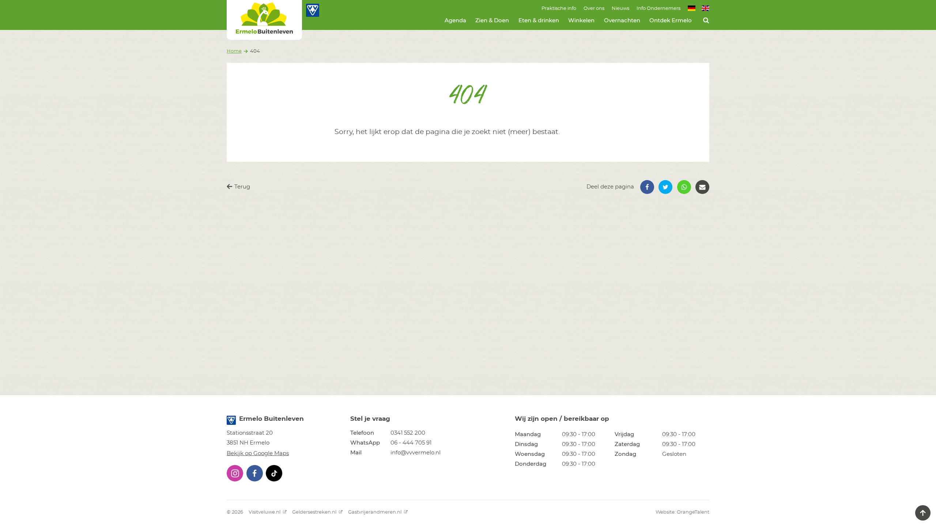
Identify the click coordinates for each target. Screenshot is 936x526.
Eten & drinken (538, 20)
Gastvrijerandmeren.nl (375, 512)
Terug (241, 187)
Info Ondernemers (658, 8)
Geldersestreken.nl (314, 512)
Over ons (594, 8)
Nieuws (620, 8)
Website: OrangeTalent (682, 512)
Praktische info (558, 8)
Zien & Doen (492, 20)
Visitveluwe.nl (265, 512)
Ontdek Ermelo (670, 20)
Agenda (455, 20)
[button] (647, 187)
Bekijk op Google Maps (258, 453)
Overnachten (622, 20)
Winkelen (581, 20)
